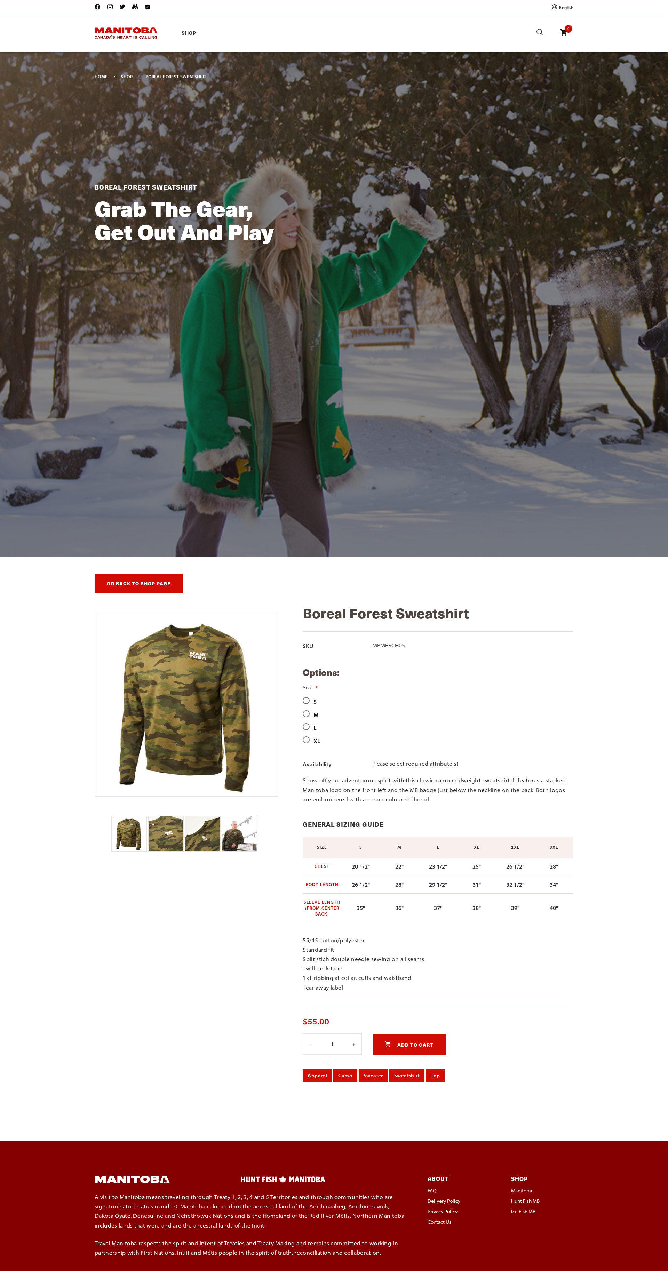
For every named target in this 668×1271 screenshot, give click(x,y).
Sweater (373, 1075)
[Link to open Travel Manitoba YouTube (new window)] (135, 7)
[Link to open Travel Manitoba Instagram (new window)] (110, 7)
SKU (308, 645)
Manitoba (521, 1191)
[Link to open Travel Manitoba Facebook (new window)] (99, 7)
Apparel (317, 1075)
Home (101, 76)
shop (126, 76)
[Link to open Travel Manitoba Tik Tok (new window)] (147, 7)
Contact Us (439, 1222)
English (565, 7)
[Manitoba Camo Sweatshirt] (129, 849)
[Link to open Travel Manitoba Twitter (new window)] (122, 7)
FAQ (432, 1191)
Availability (317, 764)
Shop (189, 33)
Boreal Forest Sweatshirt (176, 76)
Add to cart (415, 1044)
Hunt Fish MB (525, 1201)
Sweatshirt (407, 1075)
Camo (345, 1075)
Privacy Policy (443, 1211)
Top (435, 1075)
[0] (563, 37)
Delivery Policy (444, 1201)
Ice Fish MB (523, 1211)
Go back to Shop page (139, 583)
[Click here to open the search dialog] (540, 33)
